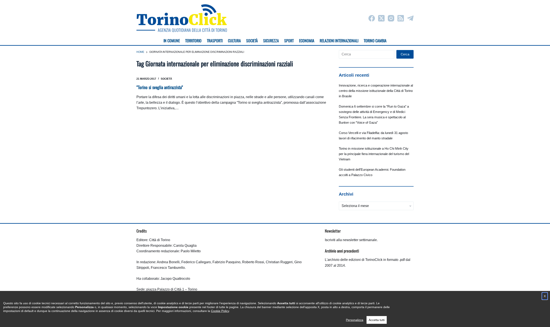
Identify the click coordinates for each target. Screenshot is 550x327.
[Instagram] (391, 18)
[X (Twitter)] (381, 18)
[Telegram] (410, 18)
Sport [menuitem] (289, 40)
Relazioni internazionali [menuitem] (339, 40)
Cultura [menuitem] (234, 40)
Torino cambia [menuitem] (375, 40)
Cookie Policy (220, 311)
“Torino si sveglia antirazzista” (159, 87)
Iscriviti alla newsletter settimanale (351, 240)
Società (166, 78)
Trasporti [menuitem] (215, 40)
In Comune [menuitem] (171, 40)
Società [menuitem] (252, 40)
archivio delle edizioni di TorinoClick (354, 260)
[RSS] (400, 18)
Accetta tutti (377, 320)
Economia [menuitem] (306, 40)
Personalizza (354, 320)
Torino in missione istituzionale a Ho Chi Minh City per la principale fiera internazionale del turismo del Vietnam (374, 154)
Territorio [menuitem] (193, 40)
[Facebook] (371, 18)
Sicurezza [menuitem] (271, 40)
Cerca (405, 54)
